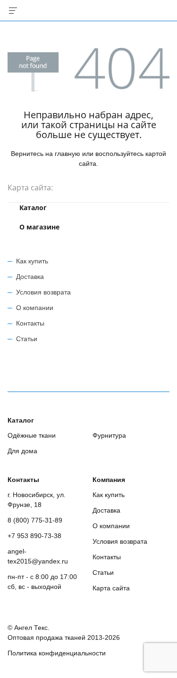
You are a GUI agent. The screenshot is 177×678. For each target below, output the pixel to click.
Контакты (30, 323)
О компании (34, 307)
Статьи (26, 339)
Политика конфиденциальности (57, 653)
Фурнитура (109, 435)
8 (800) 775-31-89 (35, 520)
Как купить (32, 261)
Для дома (22, 451)
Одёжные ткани (32, 435)
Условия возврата (43, 292)
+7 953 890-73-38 (34, 535)
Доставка (30, 276)
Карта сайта (111, 588)
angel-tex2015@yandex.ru (38, 556)
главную (67, 153)
